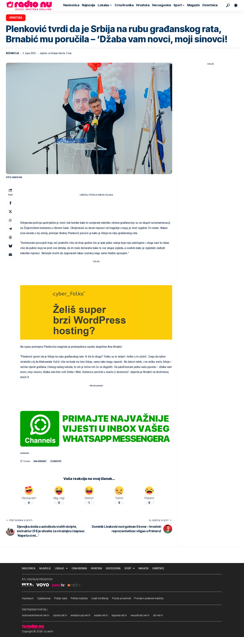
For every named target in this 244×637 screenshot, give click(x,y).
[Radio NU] (29, 5)
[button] (228, 5)
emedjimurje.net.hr (81, 615)
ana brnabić (40, 461)
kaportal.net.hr (119, 615)
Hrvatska (15, 17)
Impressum (28, 598)
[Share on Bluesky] (10, 246)
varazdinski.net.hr (140, 615)
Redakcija (12, 53)
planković (56, 461)
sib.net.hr (158, 615)
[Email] (10, 254)
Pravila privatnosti (121, 598)
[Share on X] (10, 211)
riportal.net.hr (60, 615)
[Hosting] (96, 312)
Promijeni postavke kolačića (148, 598)
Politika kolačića (79, 598)
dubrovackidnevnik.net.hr (35, 615)
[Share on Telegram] (10, 229)
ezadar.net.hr (101, 615)
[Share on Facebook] (10, 203)
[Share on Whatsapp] (10, 220)
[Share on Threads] (10, 237)
